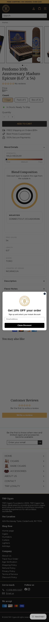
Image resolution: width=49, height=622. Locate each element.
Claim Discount (24, 325)
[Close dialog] (45, 294)
